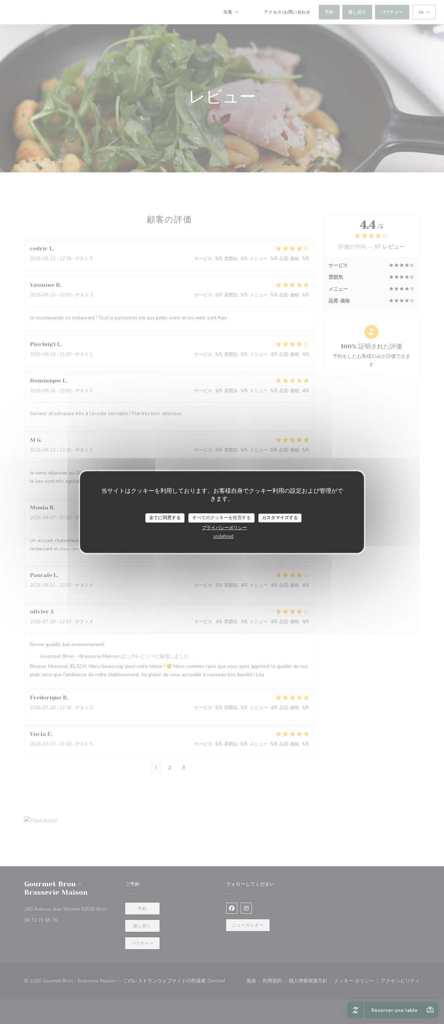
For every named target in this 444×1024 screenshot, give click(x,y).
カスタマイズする (280, 518)
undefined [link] (223, 536)
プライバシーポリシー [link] (224, 528)
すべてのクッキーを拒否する (221, 518)
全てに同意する (165, 518)
